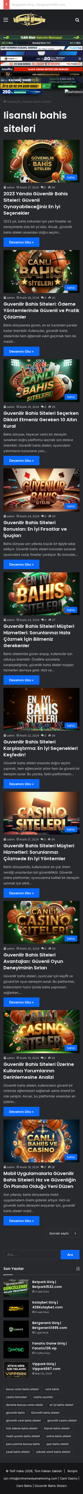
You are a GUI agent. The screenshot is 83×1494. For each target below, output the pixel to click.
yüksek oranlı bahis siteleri (53, 1451)
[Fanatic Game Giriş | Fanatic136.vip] (16, 1349)
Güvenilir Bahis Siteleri (51, 1486)
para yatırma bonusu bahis (23, 1444)
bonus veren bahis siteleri (22, 1389)
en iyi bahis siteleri (61, 1404)
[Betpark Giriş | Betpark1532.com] (16, 1288)
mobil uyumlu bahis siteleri (23, 1436)
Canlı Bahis (24, 1486)
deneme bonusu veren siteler (24, 1404)
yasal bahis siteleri (18, 1451)
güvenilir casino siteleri (62, 1420)
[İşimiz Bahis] (29, 19)
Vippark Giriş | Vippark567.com (46, 1366)
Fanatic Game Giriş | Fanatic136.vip (37, 4)
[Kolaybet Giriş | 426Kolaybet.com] (16, 1308)
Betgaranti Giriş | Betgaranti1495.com (49, 1325)
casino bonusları (16, 1397)
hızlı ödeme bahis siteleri (22, 1428)
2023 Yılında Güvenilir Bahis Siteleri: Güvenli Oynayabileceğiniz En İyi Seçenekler (35, 203)
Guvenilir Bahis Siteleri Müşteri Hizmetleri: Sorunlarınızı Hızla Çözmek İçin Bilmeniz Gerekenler (38, 636)
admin (11, 187)
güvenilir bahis (15, 1412)
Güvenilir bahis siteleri (45, 1412)
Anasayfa (13, 101)
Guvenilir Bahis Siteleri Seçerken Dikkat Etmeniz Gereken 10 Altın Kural (41, 419)
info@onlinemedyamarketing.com (33, 1478)
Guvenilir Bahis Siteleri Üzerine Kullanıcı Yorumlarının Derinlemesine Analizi (38, 1070)
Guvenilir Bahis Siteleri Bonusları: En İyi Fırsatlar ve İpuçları (35, 529)
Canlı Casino (68, 1478)
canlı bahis (52, 1389)
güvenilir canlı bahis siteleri (23, 1420)
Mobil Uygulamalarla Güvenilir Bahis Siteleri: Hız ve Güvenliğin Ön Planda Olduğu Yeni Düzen (39, 1180)
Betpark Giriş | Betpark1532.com (47, 1284)
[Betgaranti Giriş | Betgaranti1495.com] (16, 1329)
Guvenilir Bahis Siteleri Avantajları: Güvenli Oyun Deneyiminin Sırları (33, 961)
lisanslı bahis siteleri (57, 1428)
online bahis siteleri (58, 1436)
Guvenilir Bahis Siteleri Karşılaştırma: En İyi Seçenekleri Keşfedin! (40, 748)
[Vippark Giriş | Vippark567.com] (16, 1370)
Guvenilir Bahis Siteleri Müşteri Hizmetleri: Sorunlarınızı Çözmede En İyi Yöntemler (38, 852)
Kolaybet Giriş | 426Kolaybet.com (47, 1305)
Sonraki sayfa (58, 1233)
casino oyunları (43, 1397)
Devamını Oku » (21, 242)
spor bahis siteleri (57, 1444)
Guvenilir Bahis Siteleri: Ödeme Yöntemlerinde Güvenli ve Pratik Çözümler (41, 310)
